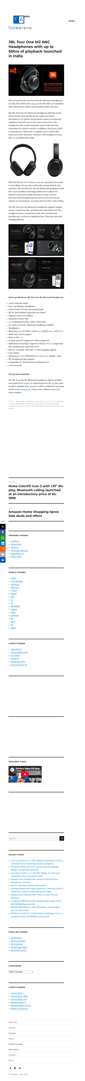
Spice (13, 622)
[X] (3, 526)
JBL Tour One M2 (54, 401)
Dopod (13, 594)
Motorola (15, 587)
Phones (12, 1028)
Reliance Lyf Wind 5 (19, 1009)
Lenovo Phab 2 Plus (19, 996)
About (11, 1039)
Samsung (15, 584)
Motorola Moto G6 (19, 665)
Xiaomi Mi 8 (16, 544)
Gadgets (12, 1033)
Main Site (13, 1022)
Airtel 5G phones (18, 941)
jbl (47, 401)
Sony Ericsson (17, 581)
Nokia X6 (15, 659)
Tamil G (11, 401)
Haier (13, 612)
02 (12, 603)
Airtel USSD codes (18, 950)
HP (12, 618)
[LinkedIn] (3, 543)
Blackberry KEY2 (18, 662)
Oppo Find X (16, 649)
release (34, 104)
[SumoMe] (3, 560)
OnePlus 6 (15, 541)
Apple (13, 628)
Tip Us (11, 1060)
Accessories (31, 401)
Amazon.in (26, 389)
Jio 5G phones (17, 944)
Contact (12, 1055)
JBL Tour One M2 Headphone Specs (37, 406)
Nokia (13, 578)
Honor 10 (15, 547)
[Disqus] (42, 446)
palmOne (15, 615)
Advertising (14, 1049)
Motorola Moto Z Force (21, 1005)
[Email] (3, 554)
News (42, 401)
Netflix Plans (16, 938)
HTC (12, 597)
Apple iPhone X (17, 554)
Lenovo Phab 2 (17, 993)
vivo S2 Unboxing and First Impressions (28, 885)
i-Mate (14, 591)
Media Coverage (16, 1044)
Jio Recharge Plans (19, 947)
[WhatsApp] (3, 537)
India (37, 401)
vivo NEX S (15, 655)
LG (12, 600)
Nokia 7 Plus (16, 557)
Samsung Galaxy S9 (19, 550)
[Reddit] (3, 549)
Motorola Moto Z (18, 1002)
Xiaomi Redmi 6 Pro (19, 652)
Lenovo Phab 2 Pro (19, 999)
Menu (72, 21)
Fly (12, 625)
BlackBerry (15, 606)
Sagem (14, 609)
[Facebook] (3, 532)
